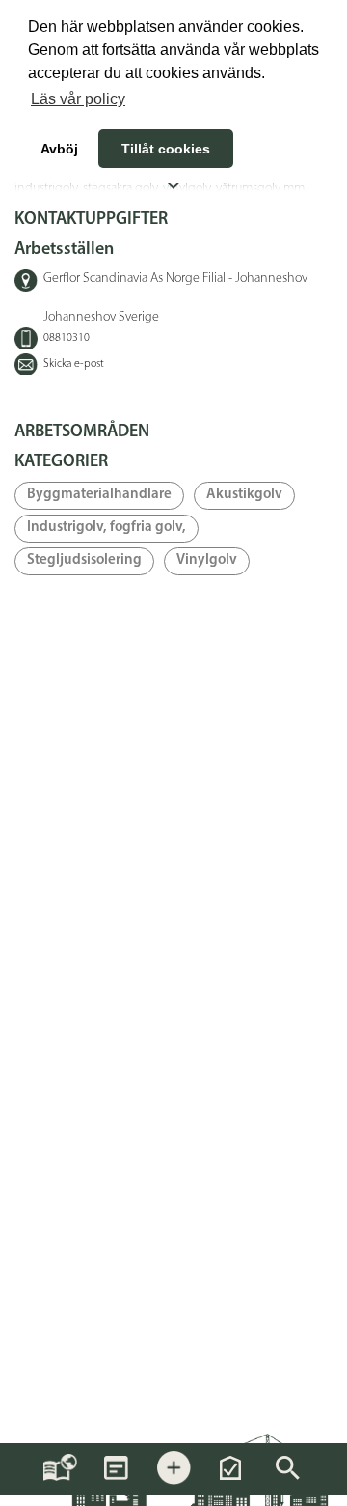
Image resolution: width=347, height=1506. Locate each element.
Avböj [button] (59, 148)
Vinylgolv (206, 560)
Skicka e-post (73, 364)
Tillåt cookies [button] (165, 148)
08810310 (66, 338)
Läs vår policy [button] (78, 99)
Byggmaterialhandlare (99, 495)
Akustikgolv (244, 495)
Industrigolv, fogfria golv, (106, 527)
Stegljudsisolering (84, 560)
